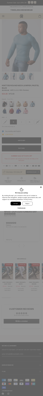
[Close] (41, 187)
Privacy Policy (28, 199)
